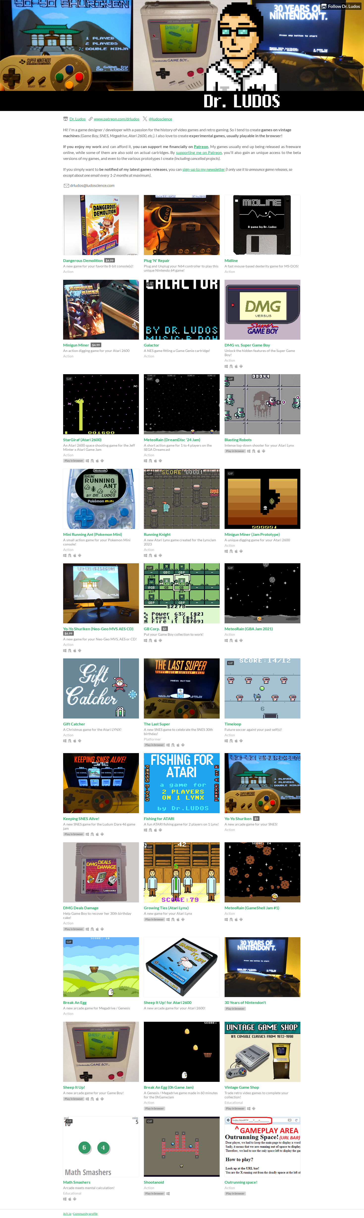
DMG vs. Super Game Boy (247, 345)
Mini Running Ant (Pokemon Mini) (92, 534)
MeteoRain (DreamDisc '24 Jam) (172, 439)
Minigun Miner (76, 345)
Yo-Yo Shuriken (238, 818)
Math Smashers (76, 1182)
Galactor (151, 345)
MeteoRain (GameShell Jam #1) (252, 907)
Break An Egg (74, 1002)
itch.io (67, 1214)
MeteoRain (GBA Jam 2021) (249, 628)
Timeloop (233, 723)
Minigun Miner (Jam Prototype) (252, 534)
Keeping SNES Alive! (81, 818)
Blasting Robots (238, 439)
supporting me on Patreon (199, 152)
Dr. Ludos (78, 118)
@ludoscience (160, 118)
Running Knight (157, 534)
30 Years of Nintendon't (245, 1002)
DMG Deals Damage (81, 907)
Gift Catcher (74, 723)
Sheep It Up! (74, 1087)
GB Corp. (152, 628)
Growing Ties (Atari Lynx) (166, 907)
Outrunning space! (241, 1182)
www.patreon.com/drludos (116, 118)
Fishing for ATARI (159, 818)
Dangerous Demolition (83, 260)
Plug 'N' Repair (157, 260)
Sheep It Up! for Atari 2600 (167, 1002)
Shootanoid (154, 1182)
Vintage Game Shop (242, 1087)
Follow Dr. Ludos (344, 6)
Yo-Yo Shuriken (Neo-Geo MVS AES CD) (98, 628)
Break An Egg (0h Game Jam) (169, 1087)
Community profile (85, 1214)
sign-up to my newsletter (203, 169)
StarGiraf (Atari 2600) (82, 439)
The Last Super (157, 723)
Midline (231, 260)
